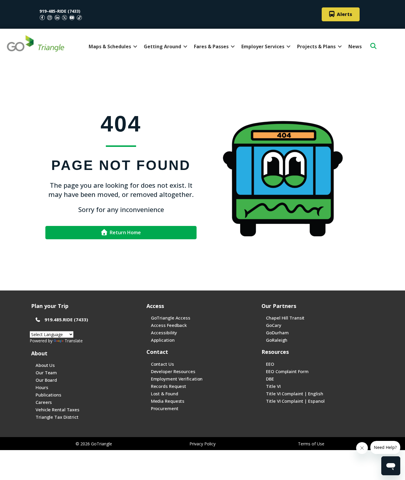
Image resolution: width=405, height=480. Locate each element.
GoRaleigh (276, 340)
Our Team (46, 372)
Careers (44, 402)
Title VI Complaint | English (294, 393)
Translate (74, 340)
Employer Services (262, 46)
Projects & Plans (316, 46)
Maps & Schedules (110, 46)
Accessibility (164, 332)
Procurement (164, 408)
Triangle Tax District (57, 417)
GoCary (273, 325)
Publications (48, 395)
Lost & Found (164, 393)
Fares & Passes (211, 46)
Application (163, 340)
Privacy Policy (202, 444)
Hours (42, 387)
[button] (135, 46)
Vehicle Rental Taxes (57, 409)
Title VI (273, 386)
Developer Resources (173, 371)
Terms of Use (311, 444)
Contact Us (162, 364)
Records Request (168, 386)
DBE (270, 379)
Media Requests (168, 401)
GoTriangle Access (170, 318)
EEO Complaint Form (287, 371)
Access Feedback (169, 325)
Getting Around (162, 46)
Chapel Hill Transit (285, 318)
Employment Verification (177, 379)
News (355, 46)
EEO (270, 364)
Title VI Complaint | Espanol (295, 401)
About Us (45, 365)
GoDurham (277, 332)
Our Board (46, 380)
